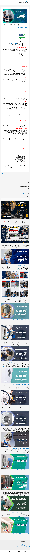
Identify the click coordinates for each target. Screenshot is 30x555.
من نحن (23, 548)
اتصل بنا (23, 543)
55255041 (23, 193)
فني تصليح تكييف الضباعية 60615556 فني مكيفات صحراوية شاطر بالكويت (19, 533)
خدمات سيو (5, 551)
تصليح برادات (25, 27)
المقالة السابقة (26, 173)
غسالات (16, 43)
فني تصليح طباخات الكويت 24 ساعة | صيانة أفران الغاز (21, 219)
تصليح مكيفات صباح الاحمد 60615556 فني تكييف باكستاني (21, 448)
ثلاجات (17, 44)
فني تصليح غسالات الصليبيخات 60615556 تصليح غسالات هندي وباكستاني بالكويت (18, 362)
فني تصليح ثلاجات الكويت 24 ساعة (24, 298)
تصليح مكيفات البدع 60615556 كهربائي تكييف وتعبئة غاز (21, 469)
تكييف (12, 43)
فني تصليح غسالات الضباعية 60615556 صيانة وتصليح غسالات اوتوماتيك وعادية (18, 405)
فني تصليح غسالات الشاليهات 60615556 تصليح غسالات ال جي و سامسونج (19, 340)
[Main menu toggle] (2, 2)
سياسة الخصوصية (23, 545)
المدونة (23, 544)
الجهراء (21, 45)
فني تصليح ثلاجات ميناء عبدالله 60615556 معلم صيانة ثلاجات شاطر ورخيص (18, 512)
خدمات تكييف (22, 2)
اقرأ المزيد (19, 248)
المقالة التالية (3, 173)
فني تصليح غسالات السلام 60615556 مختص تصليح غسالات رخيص (20, 319)
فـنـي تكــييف (14, 551)
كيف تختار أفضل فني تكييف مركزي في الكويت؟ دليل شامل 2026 (20, 265)
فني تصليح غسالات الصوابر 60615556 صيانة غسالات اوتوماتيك (20, 384)
